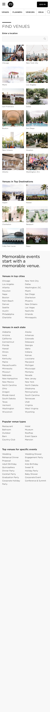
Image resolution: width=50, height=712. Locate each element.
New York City (32, 63)
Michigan (29, 365)
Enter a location (10, 33)
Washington (8, 408)
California (7, 338)
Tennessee (30, 398)
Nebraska (6, 375)
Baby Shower (31, 474)
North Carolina (9, 385)
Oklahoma (30, 388)
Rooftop (29, 433)
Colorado (29, 338)
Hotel (27, 426)
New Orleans (7, 150)
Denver (5, 304)
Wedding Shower (33, 454)
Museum (29, 430)
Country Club (8, 439)
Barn (4, 436)
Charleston (6, 224)
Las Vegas (30, 307)
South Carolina (32, 395)
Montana (29, 372)
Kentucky (6, 358)
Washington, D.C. (33, 172)
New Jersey (30, 378)
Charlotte (6, 317)
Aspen (4, 202)
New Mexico (8, 382)
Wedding (6, 454)
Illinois (5, 352)
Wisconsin (7, 412)
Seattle (5, 307)
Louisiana (29, 358)
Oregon (6, 392)
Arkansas (29, 335)
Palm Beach (7, 301)
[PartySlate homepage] (10, 4)
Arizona (6, 335)
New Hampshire (10, 378)
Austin (5, 311)
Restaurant (7, 426)
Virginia (29, 405)
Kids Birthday (31, 464)
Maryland (29, 362)
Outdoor (6, 433)
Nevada (28, 375)
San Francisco (8, 106)
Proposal (6, 461)
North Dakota (31, 385)
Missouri (6, 372)
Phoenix (29, 301)
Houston (29, 150)
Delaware (29, 342)
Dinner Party (8, 471)
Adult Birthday (9, 464)
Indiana (28, 352)
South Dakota (9, 398)
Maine (5, 362)
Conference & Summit (35, 481)
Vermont (6, 405)
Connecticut (8, 342)
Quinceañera (8, 467)
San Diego (30, 128)
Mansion (29, 439)
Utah (27, 402)
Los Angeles (31, 85)
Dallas (28, 106)
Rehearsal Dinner (10, 457)
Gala (27, 461)
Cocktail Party (9, 474)
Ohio (4, 388)
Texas (5, 402)
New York (29, 382)
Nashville (29, 311)
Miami (4, 85)
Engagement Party (34, 457)
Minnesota (7, 368)
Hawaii (29, 202)
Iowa (4, 355)
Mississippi (30, 368)
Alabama (6, 332)
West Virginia (31, 408)
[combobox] (25, 38)
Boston (5, 128)
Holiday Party (31, 471)
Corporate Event (33, 477)
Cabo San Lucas (9, 246)
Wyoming (29, 412)
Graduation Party (10, 477)
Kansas (28, 355)
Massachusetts (9, 365)
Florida (5, 345)
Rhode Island (8, 395)
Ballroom (6, 430)
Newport (29, 224)
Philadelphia (8, 314)
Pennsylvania (31, 392)
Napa (28, 246)
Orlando (29, 314)
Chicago (5, 63)
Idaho (27, 348)
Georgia (29, 345)
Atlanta (5, 172)
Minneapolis (31, 317)
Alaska (28, 332)
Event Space (31, 436)
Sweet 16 (29, 467)
